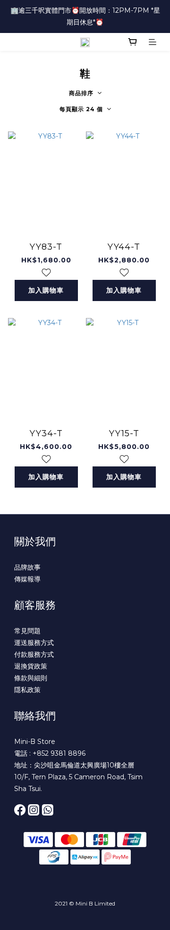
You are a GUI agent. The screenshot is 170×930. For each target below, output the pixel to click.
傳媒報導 (27, 579)
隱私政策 (27, 689)
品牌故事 (27, 567)
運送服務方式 (34, 642)
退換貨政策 (30, 666)
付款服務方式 (34, 654)
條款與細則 (30, 678)
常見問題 (27, 631)
